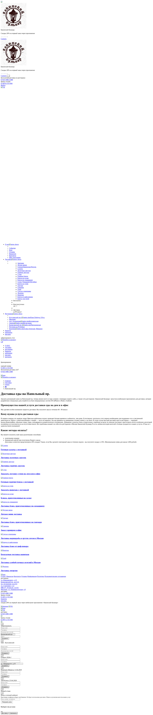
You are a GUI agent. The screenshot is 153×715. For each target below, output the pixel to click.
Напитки (20, 295)
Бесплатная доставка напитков (15, 554)
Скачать (3, 39)
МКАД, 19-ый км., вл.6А (10, 588)
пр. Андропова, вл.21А (9, 584)
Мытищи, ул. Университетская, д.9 (13, 589)
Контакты (12, 256)
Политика (40, 576)
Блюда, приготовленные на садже (16, 498)
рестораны (8, 349)
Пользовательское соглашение (55, 576)
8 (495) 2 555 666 (7, 368)
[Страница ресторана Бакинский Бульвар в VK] (3, 87)
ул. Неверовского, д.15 (9, 580)
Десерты (20, 293)
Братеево (25, 329)
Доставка (8, 259)
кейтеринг (8, 332)
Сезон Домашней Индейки (27, 282)
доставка (8, 347)
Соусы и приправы (24, 291)
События (12, 248)
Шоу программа (15, 257)
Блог (10, 250)
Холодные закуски (24, 271)
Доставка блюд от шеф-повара (14, 546)
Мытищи (12, 319)
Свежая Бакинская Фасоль (26, 267)
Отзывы (12, 252)
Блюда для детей (23, 299)
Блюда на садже (23, 278)
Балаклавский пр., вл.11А (10, 582)
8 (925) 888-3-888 (7, 80)
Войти (3, 85)
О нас (7, 244)
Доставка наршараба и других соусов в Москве (22, 538)
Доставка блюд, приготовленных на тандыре (21, 522)
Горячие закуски (23, 272)
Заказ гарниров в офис (11, 530)
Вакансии (12, 254)
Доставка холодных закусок (13, 458)
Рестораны (9, 314)
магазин (8, 334)
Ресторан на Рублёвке (17, 327)
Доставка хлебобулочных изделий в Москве (21, 562)
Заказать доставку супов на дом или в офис (20, 474)
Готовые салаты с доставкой (14, 449)
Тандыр (20, 285)
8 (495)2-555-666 (6, 83)
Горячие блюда (22, 276)
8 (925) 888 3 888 (7, 371)
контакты (8, 357)
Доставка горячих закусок (13, 466)
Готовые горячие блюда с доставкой (17, 482)
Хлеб (19, 289)
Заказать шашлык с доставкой (15, 490)
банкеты (8, 330)
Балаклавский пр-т (25, 325)
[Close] (1, 711)
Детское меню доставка (11, 514)
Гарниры (20, 287)
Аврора (20, 323)
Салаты (20, 269)
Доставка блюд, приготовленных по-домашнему (23, 506)
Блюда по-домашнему (25, 280)
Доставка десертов (9, 570)
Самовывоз (13, 713)
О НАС (7, 345)
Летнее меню (22, 265)
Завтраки (20, 263)
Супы (19, 274)
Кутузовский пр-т (27, 317)
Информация (32, 576)
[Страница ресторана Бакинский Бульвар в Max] (76, 239)
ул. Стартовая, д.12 (7, 586)
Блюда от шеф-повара (25, 297)
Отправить (5, 653)
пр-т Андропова (23, 321)
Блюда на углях (22, 284)
